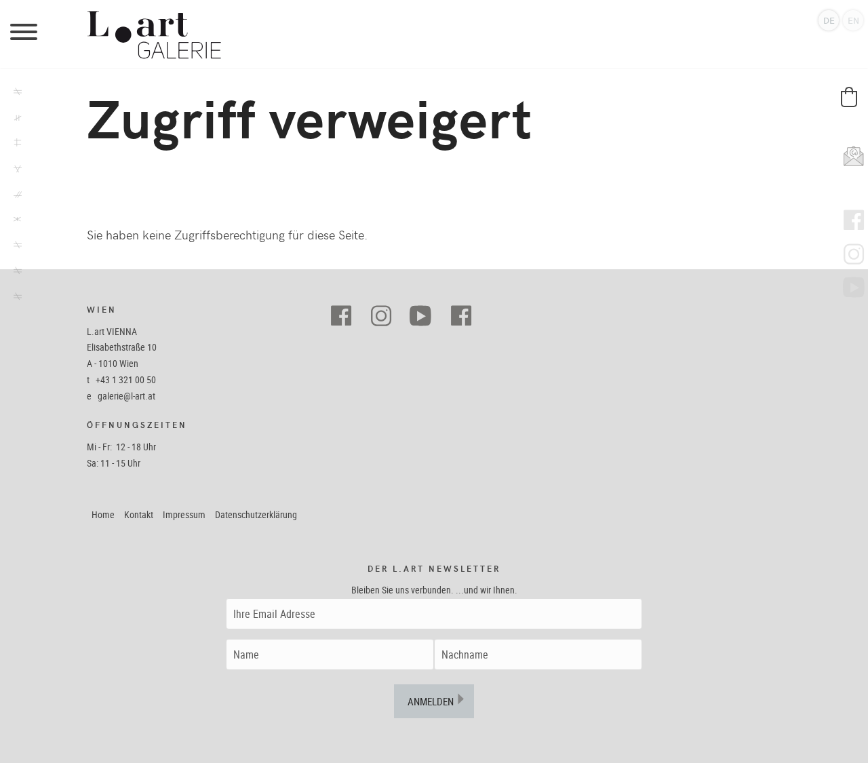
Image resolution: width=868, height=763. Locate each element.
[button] (849, 97)
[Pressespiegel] (13, 247)
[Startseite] (434, 34)
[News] (13, 170)
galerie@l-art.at (126, 395)
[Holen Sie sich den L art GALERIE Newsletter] (850, 153)
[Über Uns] (13, 272)
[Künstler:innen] (13, 119)
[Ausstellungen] (13, 93)
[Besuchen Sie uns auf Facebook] (346, 316)
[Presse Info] (13, 221)
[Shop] (13, 144)
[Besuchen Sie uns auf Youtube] (426, 316)
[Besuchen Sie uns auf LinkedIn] (466, 316)
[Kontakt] (13, 298)
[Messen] (13, 196)
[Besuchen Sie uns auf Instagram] (386, 316)
